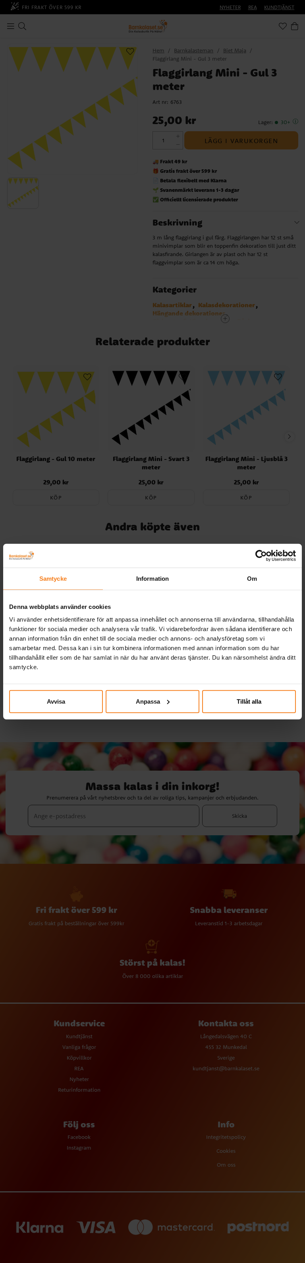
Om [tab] (252, 578)
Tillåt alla (249, 701)
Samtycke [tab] (53, 578)
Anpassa (148, 701)
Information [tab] (152, 578)
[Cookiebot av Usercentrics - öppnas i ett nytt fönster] (261, 556)
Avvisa (56, 701)
